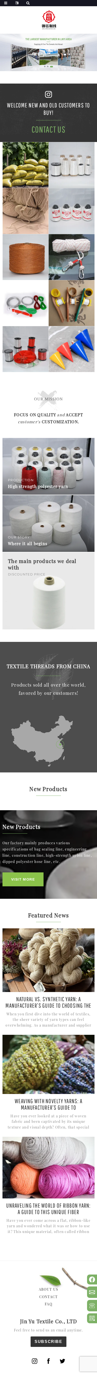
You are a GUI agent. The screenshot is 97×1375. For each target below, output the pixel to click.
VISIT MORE (23, 879)
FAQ (48, 1304)
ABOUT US (48, 1289)
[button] (44, 66)
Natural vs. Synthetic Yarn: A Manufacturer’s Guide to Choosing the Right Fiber (48, 1006)
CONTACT (48, 1296)
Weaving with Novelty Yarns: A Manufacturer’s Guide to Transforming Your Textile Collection (48, 1107)
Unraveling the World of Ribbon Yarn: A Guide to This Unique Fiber (48, 1208)
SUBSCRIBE (48, 1341)
